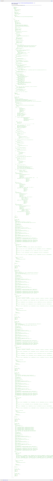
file (24, 5)
